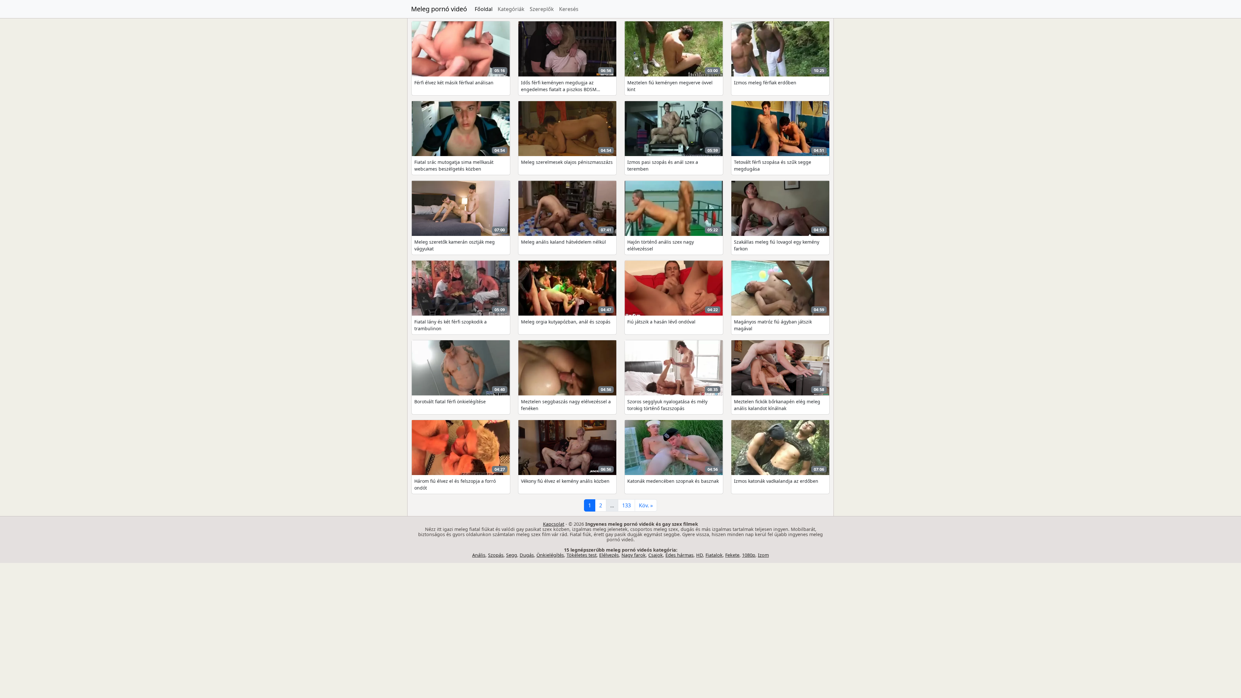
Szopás (496, 555)
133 (626, 505)
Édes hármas (679, 555)
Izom (763, 555)
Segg (511, 555)
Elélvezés (609, 555)
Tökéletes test (582, 555)
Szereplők (542, 9)
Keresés (568, 9)
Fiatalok (714, 555)
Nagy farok (633, 555)
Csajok (655, 555)
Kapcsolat (553, 524)
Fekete (732, 555)
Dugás (527, 555)
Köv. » (646, 505)
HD (699, 555)
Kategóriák (511, 9)
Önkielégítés (550, 555)
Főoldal (484, 9)
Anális (478, 555)
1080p (748, 555)
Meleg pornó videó (439, 9)
